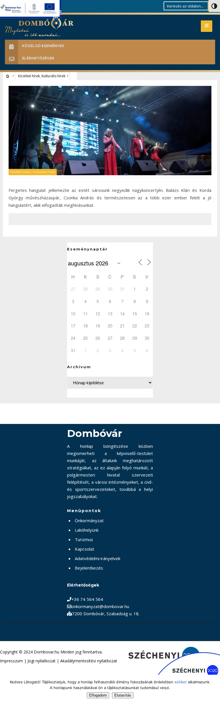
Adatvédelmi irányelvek (97, 558)
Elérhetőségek (38, 58)
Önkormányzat (89, 520)
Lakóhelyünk (87, 530)
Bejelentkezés (89, 568)
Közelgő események (43, 46)
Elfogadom (98, 695)
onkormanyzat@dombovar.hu (100, 606)
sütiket (180, 682)
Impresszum (11, 661)
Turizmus (84, 539)
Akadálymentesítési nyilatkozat (88, 661)
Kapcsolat (84, 549)
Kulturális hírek (53, 76)
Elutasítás (122, 695)
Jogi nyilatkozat (42, 661)
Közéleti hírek (29, 76)
